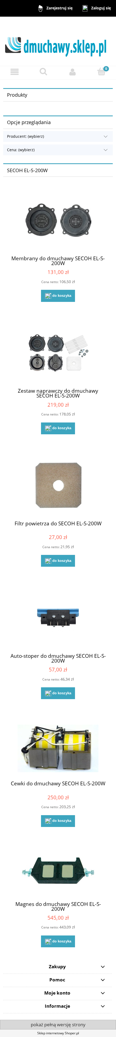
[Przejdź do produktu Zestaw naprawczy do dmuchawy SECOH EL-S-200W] (58, 353)
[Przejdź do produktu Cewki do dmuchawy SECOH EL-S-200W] (58, 748)
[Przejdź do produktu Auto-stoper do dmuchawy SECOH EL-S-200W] (58, 618)
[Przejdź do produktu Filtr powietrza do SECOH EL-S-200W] (58, 486)
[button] (14, 72)
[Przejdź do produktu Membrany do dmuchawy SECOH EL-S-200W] (58, 220)
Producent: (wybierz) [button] (25, 136)
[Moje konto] (72, 72)
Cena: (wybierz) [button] (21, 149)
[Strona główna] (58, 41)
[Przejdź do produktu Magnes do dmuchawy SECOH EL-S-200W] (58, 872)
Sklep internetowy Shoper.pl (58, 1033)
